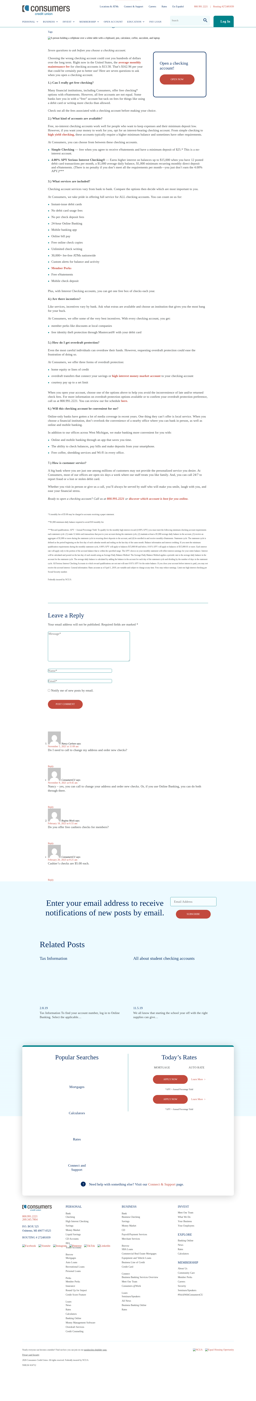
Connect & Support (133, 6)
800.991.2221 (201, 6)
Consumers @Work (131, 1286)
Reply (51, 766)
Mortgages (71, 1258)
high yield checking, (61, 134)
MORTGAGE (162, 1067)
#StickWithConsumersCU (190, 1294)
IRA (68, 1243)
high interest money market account (136, 376)
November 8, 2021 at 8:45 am (62, 782)
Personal (28, 21)
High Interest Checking (77, 1221)
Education (134, 21)
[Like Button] (50, 589)
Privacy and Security (30, 1355)
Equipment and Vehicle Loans (136, 1258)
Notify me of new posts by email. (72, 690)
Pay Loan (155, 21)
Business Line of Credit (133, 1262)
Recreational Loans (75, 1266)
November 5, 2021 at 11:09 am (63, 746)
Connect (126, 1273)
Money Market (73, 1230)
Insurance (70, 1286)
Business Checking (131, 1217)
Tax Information (53, 958)
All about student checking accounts (164, 958)
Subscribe (193, 914)
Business (49, 21)
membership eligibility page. (95, 1350)
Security (182, 1286)
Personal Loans (73, 1271)
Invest (67, 21)
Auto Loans (71, 1262)
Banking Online (73, 1318)
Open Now (177, 79)
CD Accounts (72, 1239)
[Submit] (205, 20)
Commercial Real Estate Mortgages (139, 1253)
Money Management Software (80, 1322)
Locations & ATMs (109, 6)
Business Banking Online (134, 1305)
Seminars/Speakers (131, 1296)
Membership (87, 21)
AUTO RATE (196, 1067)
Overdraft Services (75, 1327)
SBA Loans (127, 1249)
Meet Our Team (129, 1281)
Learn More (197, 1079)
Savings (69, 1225)
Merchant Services (131, 1239)
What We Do (184, 1217)
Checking (70, 1217)
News (68, 1305)
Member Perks (73, 1281)
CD (123, 1230)
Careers (152, 6)
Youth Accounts (73, 1247)
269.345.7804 (30, 1219)
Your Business (185, 1221)
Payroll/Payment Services (134, 1234)
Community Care (186, 1273)
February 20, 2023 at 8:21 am (62, 859)
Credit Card (127, 1266)
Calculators (71, 1314)
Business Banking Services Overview (140, 1277)
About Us (182, 1268)
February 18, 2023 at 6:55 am (62, 823)
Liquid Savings (73, 1234)
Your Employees (186, 1225)
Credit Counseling (74, 1331)
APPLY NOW (170, 1079)
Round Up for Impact (76, 1290)
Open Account (113, 21)
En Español (178, 6)
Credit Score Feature (76, 1294)
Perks (68, 1278)
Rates (164, 6)
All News (126, 1301)
